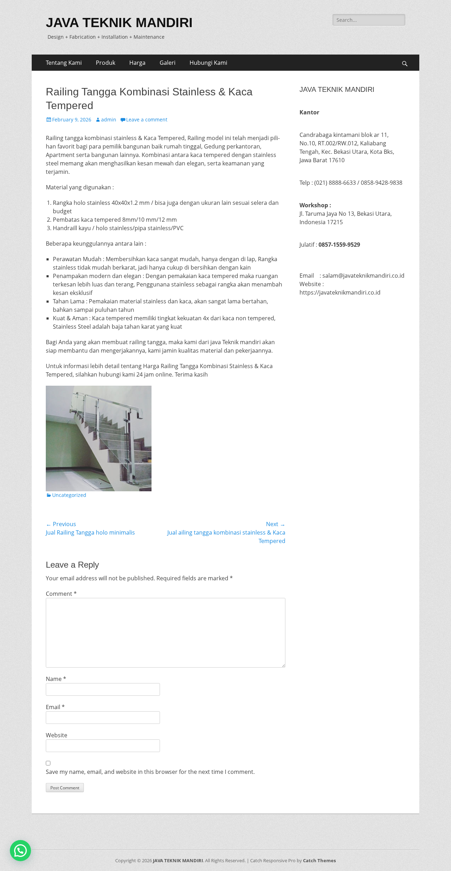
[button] (20, 850)
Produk (105, 63)
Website (56, 735)
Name (56, 679)
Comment (61, 594)
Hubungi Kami (208, 63)
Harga (137, 63)
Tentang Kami (64, 63)
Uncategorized (69, 495)
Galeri (167, 63)
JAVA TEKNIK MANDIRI (119, 22)
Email (55, 707)
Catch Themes (319, 860)
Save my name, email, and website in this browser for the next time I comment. (150, 772)
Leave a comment (146, 119)
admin (108, 119)
